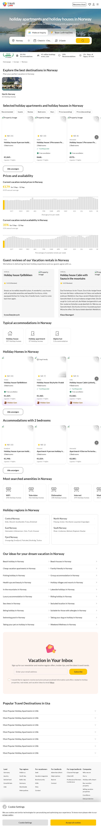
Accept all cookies (73, 822)
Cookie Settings (25, 822)
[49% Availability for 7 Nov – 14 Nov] (20, 243)
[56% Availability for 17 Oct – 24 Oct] (14, 242)
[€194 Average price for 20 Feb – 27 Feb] (47, 204)
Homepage (7, 62)
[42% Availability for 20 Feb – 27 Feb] (47, 243)
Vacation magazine (41, 776)
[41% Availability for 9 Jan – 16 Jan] (36, 243)
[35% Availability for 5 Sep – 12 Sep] (4, 244)
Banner (53, 780)
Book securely (40, 780)
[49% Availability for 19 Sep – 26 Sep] (7, 243)
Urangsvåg (9, 540)
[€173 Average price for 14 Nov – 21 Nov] (22, 205)
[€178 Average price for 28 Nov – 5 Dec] (25, 205)
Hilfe (36, 783)
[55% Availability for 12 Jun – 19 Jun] (75, 242)
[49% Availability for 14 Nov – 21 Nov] (22, 243)
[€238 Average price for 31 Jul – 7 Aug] (88, 203)
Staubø (82, 531)
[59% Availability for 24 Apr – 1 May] (63, 242)
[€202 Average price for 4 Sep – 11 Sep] (97, 204)
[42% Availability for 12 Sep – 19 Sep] (5, 243)
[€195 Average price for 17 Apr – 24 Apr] (61, 204)
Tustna (39, 540)
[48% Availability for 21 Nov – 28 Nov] (23, 243)
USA (5, 787)
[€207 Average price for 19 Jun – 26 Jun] (77, 204)
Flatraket (25, 540)
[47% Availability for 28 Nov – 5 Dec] (25, 243)
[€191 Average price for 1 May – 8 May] (65, 204)
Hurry (85, 776)
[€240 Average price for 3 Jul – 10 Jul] (81, 203)
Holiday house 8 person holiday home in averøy (24, 142)
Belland (69, 531)
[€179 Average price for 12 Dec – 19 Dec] (29, 205)
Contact (38, 790)
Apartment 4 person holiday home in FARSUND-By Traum (62, 451)
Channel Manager (73, 772)
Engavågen (85, 522)
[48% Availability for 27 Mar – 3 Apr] (56, 243)
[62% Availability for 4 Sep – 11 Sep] (97, 241)
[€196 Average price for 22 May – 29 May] (70, 204)
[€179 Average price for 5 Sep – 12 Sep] (4, 205)
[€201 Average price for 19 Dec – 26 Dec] (31, 204)
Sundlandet (20, 522)
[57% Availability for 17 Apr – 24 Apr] (61, 242)
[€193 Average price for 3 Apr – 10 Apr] (58, 204)
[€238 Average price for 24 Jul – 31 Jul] (86, 203)
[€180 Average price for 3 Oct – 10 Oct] (11, 205)
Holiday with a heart (89, 780)
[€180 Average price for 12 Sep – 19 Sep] (5, 205)
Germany (7, 772)
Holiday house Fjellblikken (18, 275)
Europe (16, 62)
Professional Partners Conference (74, 781)
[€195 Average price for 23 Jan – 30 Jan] (40, 204)
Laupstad (77, 522)
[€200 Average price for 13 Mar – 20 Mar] (52, 204)
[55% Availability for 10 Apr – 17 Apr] (59, 242)
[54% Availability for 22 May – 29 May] (70, 242)
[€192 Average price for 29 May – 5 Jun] (72, 204)
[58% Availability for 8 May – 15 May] (66, 242)
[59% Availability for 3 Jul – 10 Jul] (81, 242)
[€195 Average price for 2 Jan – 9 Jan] (34, 204)
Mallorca (22, 772)
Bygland (76, 531)
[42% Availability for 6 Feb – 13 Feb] (43, 243)
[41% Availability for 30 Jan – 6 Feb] (41, 243)
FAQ (36, 787)
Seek (36, 772)
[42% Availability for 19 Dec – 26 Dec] (31, 243)
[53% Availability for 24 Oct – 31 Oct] (16, 242)
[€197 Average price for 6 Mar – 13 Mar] (50, 204)
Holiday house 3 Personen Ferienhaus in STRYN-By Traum (62, 142)
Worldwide (23, 787)
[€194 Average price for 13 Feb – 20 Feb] (45, 204)
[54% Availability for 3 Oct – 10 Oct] (11, 242)
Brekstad (33, 522)
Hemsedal (9, 531)
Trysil (30, 531)
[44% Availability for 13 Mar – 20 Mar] (52, 243)
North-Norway (8, 94)
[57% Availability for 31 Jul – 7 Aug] (88, 242)
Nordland (69, 522)
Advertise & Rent (56, 772)
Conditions (86, 795)
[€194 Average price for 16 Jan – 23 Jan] (38, 204)
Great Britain (8, 783)
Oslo (25, 531)
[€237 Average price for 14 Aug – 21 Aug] (92, 203)
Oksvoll (12, 522)
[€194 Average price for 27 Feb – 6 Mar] (49, 204)
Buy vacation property (87, 784)
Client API (70, 776)
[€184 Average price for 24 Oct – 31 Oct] (16, 205)
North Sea (22, 776)
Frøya (27, 522)
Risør (56, 531)
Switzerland (7, 780)
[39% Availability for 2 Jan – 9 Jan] (34, 244)
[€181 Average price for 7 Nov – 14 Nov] (20, 205)
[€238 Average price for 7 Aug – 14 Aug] (90, 203)
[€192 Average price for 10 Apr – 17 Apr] (59, 204)
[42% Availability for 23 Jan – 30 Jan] (40, 243)
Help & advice (55, 776)
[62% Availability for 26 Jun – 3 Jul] (79, 241)
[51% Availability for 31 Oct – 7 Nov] (18, 242)
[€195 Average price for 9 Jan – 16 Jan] (36, 204)
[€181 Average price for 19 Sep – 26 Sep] (7, 205)
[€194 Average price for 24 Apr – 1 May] (63, 204)
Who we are (87, 772)
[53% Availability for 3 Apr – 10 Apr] (58, 242)
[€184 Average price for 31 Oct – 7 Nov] (18, 205)
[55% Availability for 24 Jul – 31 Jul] (86, 242)
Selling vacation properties (88, 790)
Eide (6, 522)
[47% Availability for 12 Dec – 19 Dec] (29, 243)
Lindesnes (62, 531)
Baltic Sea (22, 780)
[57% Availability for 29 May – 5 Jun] (72, 242)
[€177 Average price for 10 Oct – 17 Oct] (13, 205)
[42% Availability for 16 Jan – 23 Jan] (38, 243)
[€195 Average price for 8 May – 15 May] (66, 204)
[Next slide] (97, 137)
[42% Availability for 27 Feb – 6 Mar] (49, 243)
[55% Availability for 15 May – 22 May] (68, 242)
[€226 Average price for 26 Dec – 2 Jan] (32, 204)
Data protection (88, 799)
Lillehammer (18, 531)
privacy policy (7, 815)
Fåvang (56, 522)
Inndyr (62, 522)
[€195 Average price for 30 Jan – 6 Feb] (41, 204)
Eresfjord (17, 540)
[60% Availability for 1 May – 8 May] (65, 242)
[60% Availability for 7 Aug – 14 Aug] (90, 242)
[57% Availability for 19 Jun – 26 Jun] (77, 242)
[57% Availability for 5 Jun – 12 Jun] (74, 242)
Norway (24, 62)
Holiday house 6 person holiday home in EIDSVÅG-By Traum (30, 451)
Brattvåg (32, 540)
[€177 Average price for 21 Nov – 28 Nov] (23, 205)
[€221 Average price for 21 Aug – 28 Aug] (93, 204)
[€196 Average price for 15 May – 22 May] (68, 204)
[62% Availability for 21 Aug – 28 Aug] (93, 241)
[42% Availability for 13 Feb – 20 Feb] (45, 243)
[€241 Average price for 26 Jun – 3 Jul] (79, 203)
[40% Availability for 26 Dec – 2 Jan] (32, 244)
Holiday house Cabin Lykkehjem (83, 382)
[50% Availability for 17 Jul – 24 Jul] (84, 243)
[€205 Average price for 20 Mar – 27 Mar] (54, 204)
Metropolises (23, 790)
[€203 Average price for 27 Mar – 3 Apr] (56, 204)
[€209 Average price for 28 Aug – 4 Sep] (95, 204)
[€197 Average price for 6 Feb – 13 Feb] (43, 204)
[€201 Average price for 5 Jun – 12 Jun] (74, 204)
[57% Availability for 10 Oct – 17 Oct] (13, 242)
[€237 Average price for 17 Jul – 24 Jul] (84, 203)
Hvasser (36, 531)
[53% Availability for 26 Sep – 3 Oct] (9, 242)
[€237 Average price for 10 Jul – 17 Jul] (83, 203)
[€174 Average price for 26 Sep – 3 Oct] (9, 205)
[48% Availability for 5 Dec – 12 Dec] (27, 243)
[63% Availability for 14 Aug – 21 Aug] (92, 241)
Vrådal (6, 272)
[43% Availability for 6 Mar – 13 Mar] (50, 243)
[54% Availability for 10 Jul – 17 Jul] (83, 242)
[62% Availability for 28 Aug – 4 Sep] (95, 241)
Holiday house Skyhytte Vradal (50, 382)
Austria (6, 776)
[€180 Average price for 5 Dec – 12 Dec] (27, 205)
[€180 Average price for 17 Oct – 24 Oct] (14, 205)
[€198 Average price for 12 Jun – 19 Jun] (75, 204)
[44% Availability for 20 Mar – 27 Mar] (54, 243)
